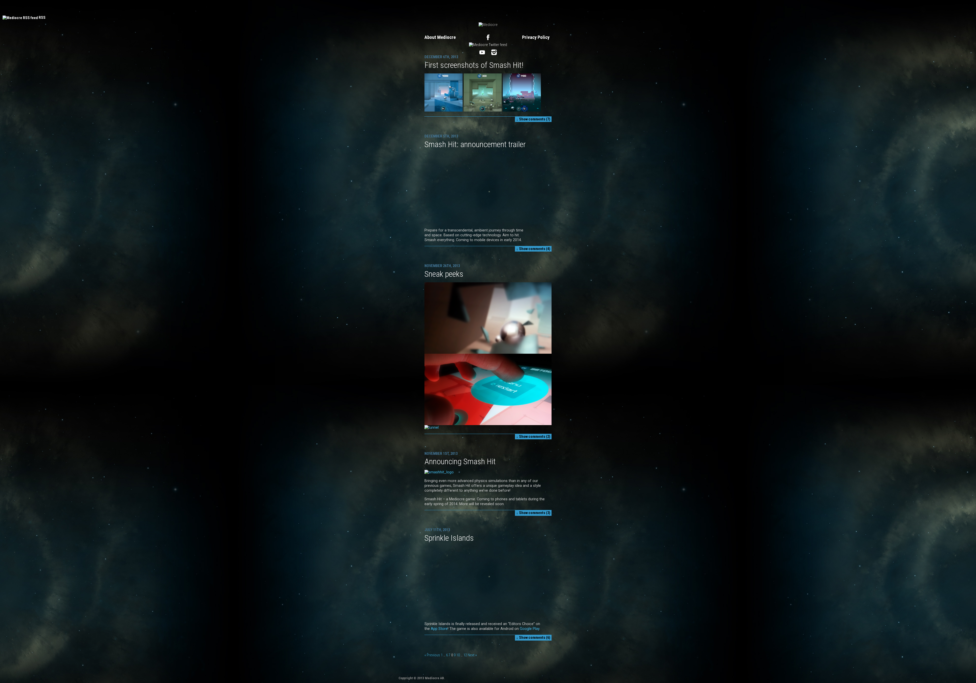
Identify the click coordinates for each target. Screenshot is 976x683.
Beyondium (445, 7)
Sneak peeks (443, 274)
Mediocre (407, 7)
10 (458, 655)
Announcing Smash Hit (460, 461)
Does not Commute (476, 7)
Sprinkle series (561, 7)
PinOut (425, 7)
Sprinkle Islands (449, 538)
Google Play (529, 628)
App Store (439, 628)
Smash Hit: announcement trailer (475, 144)
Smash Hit (507, 7)
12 (465, 655)
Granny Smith (532, 7)
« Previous (432, 655)
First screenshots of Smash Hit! (473, 65)
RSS (42, 17)
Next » (472, 655)
